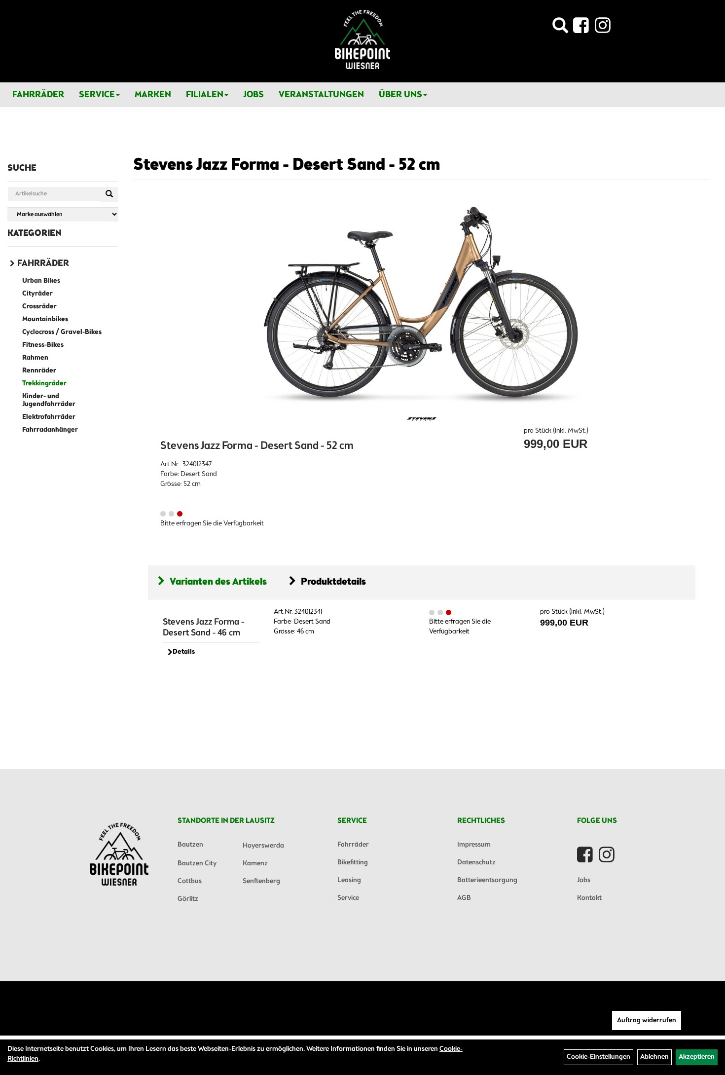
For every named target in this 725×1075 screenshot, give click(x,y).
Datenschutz (476, 862)
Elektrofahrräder (48, 417)
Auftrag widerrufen (646, 1020)
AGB (464, 898)
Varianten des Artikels (218, 582)
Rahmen (35, 358)
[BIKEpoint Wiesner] (362, 39)
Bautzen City (197, 863)
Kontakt (589, 898)
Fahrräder (38, 95)
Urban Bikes (41, 281)
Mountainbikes (45, 319)
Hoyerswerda (263, 846)
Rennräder (39, 370)
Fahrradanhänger (50, 430)
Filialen (204, 95)
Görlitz (188, 899)
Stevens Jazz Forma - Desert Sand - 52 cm (286, 165)
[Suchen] (109, 194)
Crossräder (39, 306)
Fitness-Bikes (43, 345)
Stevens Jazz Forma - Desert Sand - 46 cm (203, 627)
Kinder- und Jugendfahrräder (48, 400)
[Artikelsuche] (560, 28)
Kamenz (255, 863)
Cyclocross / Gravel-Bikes (62, 332)
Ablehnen (654, 1057)
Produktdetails (333, 582)
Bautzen (190, 845)
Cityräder (37, 293)
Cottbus (190, 881)
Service (97, 95)
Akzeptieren (697, 1057)
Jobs (253, 95)
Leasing (349, 880)
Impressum (474, 845)
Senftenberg (261, 881)
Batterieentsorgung (487, 880)
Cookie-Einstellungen (598, 1057)
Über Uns (400, 95)
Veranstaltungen (321, 95)
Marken (153, 95)
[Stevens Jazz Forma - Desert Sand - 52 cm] (421, 305)
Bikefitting (352, 862)
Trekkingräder (44, 383)
